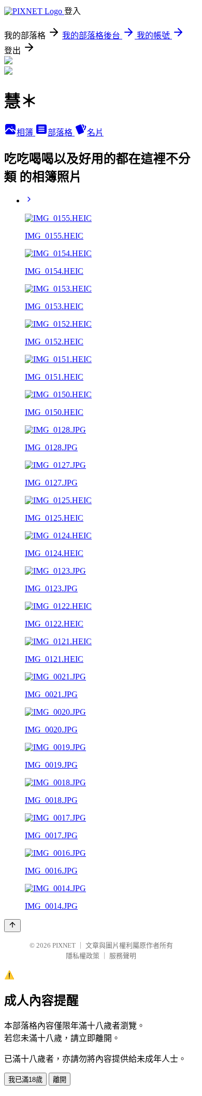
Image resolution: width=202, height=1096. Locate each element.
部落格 (61, 132)
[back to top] (12, 925)
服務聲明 (122, 956)
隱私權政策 (82, 956)
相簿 (26, 132)
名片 (95, 132)
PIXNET (64, 945)
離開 (59, 1080)
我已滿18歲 (25, 1080)
